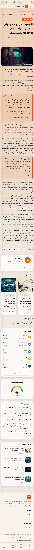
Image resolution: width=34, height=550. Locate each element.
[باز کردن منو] (31, 6)
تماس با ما (28, 518)
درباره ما (29, 515)
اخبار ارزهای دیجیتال (24, 11)
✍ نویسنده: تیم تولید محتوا (26, 38)
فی (29, 527)
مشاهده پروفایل (25, 267)
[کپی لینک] (23, 249)
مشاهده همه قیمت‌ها (17, 373)
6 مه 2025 (10, 117)
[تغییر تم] (8, 6)
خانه (32, 11)
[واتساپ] (14, 249)
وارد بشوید (15, 323)
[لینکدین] (9, 249)
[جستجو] (13, 6)
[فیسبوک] (4, 249)
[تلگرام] (18, 249)
